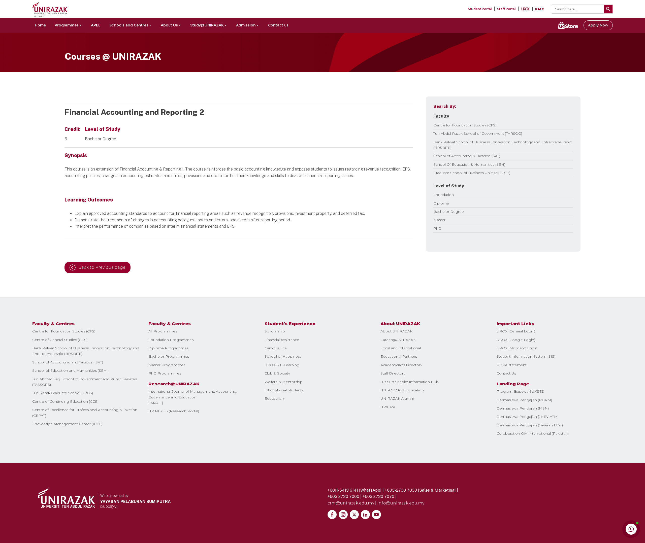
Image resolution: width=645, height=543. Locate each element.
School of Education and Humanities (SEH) (70, 370)
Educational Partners (398, 356)
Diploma (441, 203)
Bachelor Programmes (168, 356)
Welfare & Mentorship (284, 382)
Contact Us (506, 373)
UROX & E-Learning (282, 365)
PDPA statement (512, 365)
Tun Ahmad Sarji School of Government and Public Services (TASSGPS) (84, 382)
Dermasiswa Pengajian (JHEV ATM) (528, 416)
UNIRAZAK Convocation (402, 390)
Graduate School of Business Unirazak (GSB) (471, 173)
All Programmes (162, 331)
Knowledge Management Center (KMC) (67, 424)
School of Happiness (283, 356)
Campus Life (276, 348)
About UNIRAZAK (396, 331)
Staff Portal (506, 9)
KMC (539, 9)
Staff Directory (392, 373)
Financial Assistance (282, 339)
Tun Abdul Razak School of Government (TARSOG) (477, 133)
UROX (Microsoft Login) (517, 348)
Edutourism (275, 398)
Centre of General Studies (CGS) (59, 339)
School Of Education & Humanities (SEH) (469, 164)
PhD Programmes (164, 373)
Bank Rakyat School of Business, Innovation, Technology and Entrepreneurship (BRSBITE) (502, 145)
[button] (68, 25)
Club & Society (277, 373)
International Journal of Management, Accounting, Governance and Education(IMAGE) (192, 397)
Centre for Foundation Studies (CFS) (464, 125)
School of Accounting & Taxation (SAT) (466, 156)
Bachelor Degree (448, 211)
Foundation (443, 194)
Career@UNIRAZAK (398, 339)
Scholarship (275, 331)
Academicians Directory (401, 365)
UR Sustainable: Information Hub (409, 382)
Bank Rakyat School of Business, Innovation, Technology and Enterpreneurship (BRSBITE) (85, 351)
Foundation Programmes (171, 339)
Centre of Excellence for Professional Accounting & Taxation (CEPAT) (84, 413)
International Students (284, 390)
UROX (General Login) (516, 331)
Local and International (400, 348)
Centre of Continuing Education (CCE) (65, 401)
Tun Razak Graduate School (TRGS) (62, 393)
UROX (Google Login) (516, 339)
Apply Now (598, 25)
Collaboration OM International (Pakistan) (533, 433)
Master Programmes (166, 365)
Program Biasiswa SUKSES (520, 391)
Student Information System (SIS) (526, 356)
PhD (437, 228)
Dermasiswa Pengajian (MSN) (523, 408)
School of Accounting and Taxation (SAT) (67, 362)
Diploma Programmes (168, 348)
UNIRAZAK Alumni (397, 398)
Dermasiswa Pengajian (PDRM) (524, 400)
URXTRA (387, 407)
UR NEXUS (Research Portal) (173, 411)
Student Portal (480, 9)
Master (439, 220)
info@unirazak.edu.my (400, 503)
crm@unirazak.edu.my (351, 503)
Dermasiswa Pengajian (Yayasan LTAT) (530, 425)
